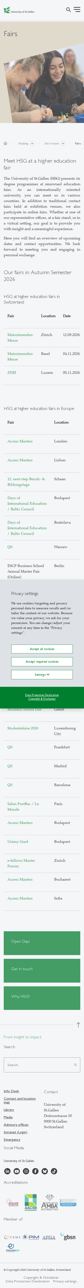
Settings (41, 674)
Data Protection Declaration (42, 695)
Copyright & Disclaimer (42, 699)
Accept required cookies (42, 662)
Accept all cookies (42, 649)
